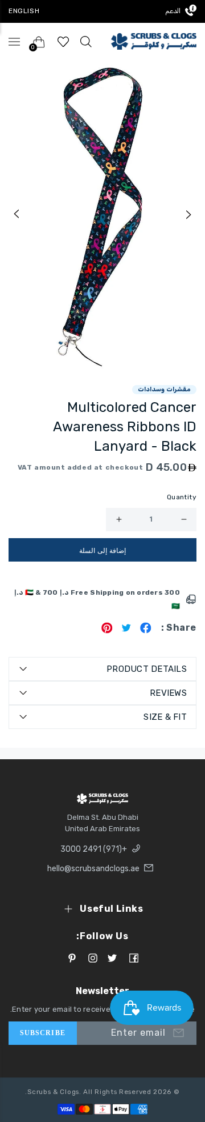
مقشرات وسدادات (164, 389)
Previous (16, 214)
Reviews (168, 693)
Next (189, 214)
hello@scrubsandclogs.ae (93, 868)
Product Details (146, 669)
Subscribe (42, 1033)
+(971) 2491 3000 (93, 849)
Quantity (181, 497)
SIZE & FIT (165, 717)
